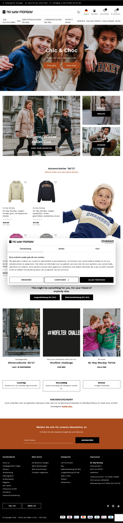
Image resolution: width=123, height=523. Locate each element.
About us (6, 463)
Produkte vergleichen (40, 472)
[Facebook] (108, 506)
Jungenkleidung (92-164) (53, 21)
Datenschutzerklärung (11, 495)
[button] (60, 86)
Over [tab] (97, 249)
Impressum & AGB (10, 489)
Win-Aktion (7, 486)
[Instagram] (113, 506)
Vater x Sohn (69, 21)
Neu (19, 21)
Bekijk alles (67, 406)
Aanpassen (60, 280)
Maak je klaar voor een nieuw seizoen (61, 172)
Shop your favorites (41, 148)
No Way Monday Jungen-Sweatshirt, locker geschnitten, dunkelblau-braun (46, 213)
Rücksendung (8, 472)
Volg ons (101, 367)
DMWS (28, 517)
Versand (6, 469)
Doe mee (61, 367)
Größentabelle (8, 479)
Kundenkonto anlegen (40, 463)
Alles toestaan (96, 280)
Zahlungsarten (8, 476)
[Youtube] (118, 506)
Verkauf (81, 21)
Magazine (6, 482)
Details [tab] (62, 249)
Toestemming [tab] (25, 249)
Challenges (108, 21)
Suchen (78, 12)
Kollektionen (93, 21)
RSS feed (42, 517)
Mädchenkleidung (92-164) (31, 21)
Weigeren (26, 280)
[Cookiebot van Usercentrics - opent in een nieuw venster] (103, 242)
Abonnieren (87, 440)
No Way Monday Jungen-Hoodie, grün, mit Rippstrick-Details (15, 213)
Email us (32, 506)
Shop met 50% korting (61, 62)
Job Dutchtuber (9, 21)
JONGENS (101, 145)
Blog (117, 21)
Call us (12, 506)
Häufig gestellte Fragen (12, 466)
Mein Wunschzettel (39, 469)
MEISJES (101, 114)
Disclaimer (7, 492)
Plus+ (35, 517)
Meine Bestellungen (39, 466)
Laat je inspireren (21, 367)
